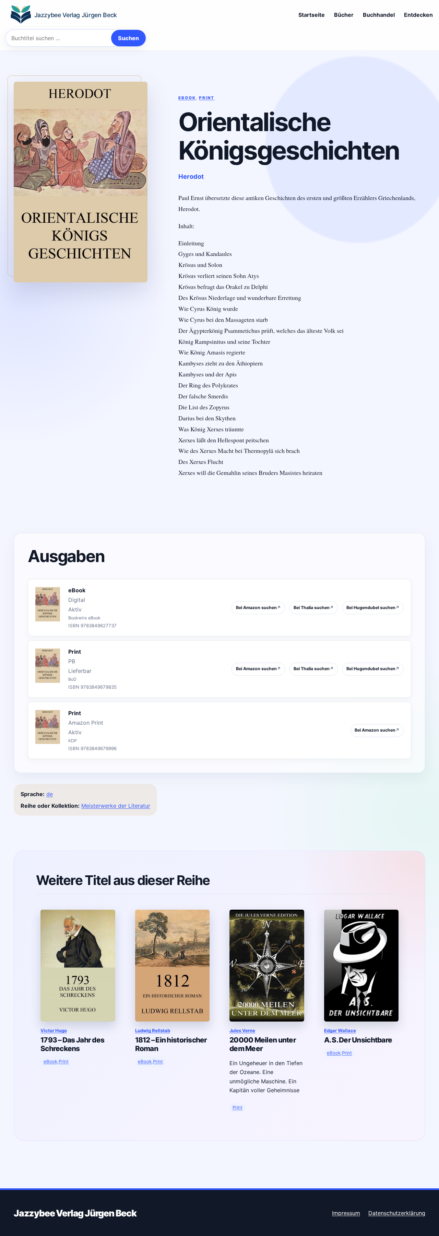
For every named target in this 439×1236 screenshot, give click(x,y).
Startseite (311, 14)
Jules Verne (242, 1030)
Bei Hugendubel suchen (373, 607)
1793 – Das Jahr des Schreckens (72, 1044)
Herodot (191, 176)
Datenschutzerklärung (396, 1213)
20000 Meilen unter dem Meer (262, 1044)
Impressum (346, 1213)
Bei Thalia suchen (314, 607)
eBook (187, 97)
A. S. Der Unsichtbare (358, 1040)
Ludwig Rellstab (152, 1030)
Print (206, 97)
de (49, 794)
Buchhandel (379, 14)
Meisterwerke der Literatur (115, 805)
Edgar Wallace (340, 1030)
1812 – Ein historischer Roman (171, 1044)
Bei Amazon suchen (258, 607)
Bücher (344, 14)
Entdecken (418, 14)
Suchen (128, 38)
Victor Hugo (53, 1030)
